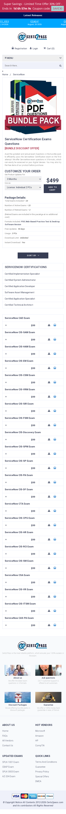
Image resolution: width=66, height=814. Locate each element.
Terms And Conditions (46, 762)
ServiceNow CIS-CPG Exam (20, 518)
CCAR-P (60, 21)
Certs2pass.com (55, 802)
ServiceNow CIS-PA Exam (19, 475)
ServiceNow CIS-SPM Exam (20, 446)
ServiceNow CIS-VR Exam (19, 589)
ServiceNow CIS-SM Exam (19, 561)
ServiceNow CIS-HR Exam (19, 532)
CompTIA (40, 745)
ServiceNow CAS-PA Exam (19, 618)
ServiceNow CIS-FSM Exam (20, 418)
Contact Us (7, 745)
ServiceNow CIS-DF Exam (19, 489)
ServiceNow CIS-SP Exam (19, 461)
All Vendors (7, 740)
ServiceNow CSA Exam (17, 575)
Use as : (8, 183)
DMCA (38, 781)
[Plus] (5, 325)
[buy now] (55, 325)
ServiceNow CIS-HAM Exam (20, 346)
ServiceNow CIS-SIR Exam (19, 403)
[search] (60, 66)
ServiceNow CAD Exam (17, 318)
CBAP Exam (8, 767)
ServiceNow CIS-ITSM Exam (20, 603)
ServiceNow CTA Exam (17, 503)
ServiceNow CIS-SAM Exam (20, 332)
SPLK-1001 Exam (10, 762)
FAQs (5, 736)
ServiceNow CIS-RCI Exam (19, 546)
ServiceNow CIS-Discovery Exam (23, 432)
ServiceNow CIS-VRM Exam (20, 389)
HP (36, 740)
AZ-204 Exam (8, 776)
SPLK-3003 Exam (10, 771)
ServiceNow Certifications (26, 267)
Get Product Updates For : (15, 175)
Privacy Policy (42, 771)
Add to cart (52, 188)
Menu (10, 58)
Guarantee (40, 767)
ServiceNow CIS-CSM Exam (20, 375)
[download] (49, 325)
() (50, 48)
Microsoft (40, 731)
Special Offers (42, 776)
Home (5, 74)
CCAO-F (27, 21)
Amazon (39, 736)
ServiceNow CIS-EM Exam (19, 361)
